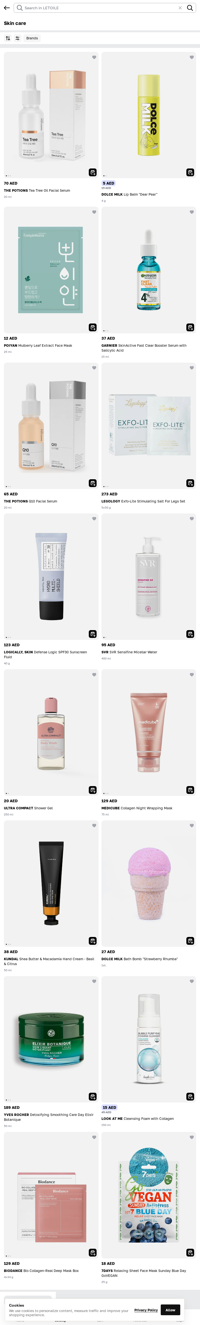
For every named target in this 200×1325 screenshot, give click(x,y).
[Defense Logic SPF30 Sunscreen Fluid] (51, 576)
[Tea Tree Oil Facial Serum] (51, 115)
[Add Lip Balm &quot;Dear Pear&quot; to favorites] (191, 57)
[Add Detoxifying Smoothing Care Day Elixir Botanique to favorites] (94, 981)
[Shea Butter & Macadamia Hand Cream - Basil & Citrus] (51, 883)
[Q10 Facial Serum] (51, 426)
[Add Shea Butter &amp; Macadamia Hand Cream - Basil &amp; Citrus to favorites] (94, 825)
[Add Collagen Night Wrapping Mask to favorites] (191, 674)
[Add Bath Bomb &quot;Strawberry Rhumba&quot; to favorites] (191, 825)
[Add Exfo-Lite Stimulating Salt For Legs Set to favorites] (191, 367)
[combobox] (100, 7)
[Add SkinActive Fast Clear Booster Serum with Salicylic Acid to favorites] (191, 211)
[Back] (7, 8)
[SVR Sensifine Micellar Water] (148, 576)
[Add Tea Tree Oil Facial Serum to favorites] (94, 57)
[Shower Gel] (51, 732)
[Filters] (17, 38)
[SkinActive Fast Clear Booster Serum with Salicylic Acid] (148, 270)
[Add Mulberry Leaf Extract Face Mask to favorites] (94, 211)
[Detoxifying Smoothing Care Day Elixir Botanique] (51, 1039)
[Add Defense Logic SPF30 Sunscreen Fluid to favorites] (94, 518)
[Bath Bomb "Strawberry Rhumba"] (148, 883)
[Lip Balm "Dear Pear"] (148, 115)
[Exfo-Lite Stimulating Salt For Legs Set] (148, 426)
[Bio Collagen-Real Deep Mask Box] (51, 1195)
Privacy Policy (146, 1310)
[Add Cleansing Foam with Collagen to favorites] (191, 981)
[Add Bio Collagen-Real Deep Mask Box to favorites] (94, 1137)
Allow (170, 1310)
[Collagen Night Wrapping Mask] (148, 732)
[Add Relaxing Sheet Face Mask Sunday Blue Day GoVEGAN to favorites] (191, 1137)
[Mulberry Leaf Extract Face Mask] (51, 270)
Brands (32, 38)
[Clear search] (182, 7)
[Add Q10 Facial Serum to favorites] (94, 367)
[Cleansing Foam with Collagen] (148, 1039)
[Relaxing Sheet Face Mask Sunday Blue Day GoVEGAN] (148, 1195)
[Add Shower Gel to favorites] (94, 674)
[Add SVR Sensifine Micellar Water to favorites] (191, 518)
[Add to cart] (93, 172)
